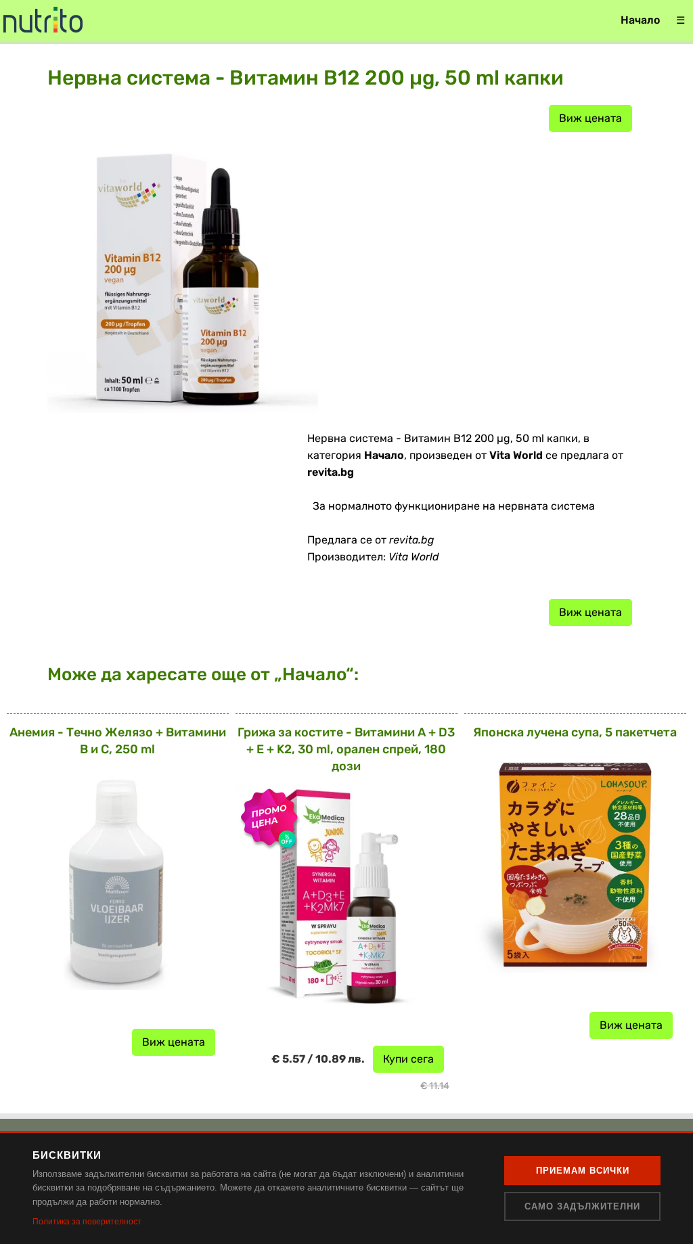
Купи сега (408, 1058)
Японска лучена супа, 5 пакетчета (575, 732)
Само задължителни (582, 1206)
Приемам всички (582, 1170)
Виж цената (590, 118)
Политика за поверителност (86, 1221)
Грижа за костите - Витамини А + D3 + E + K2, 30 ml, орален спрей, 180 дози (346, 749)
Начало (640, 20)
